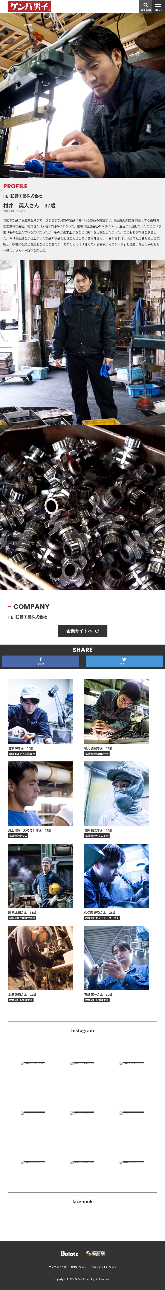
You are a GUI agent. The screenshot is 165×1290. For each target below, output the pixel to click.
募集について (78, 1267)
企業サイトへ (79, 631)
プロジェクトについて (103, 1267)
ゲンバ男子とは (58, 1267)
